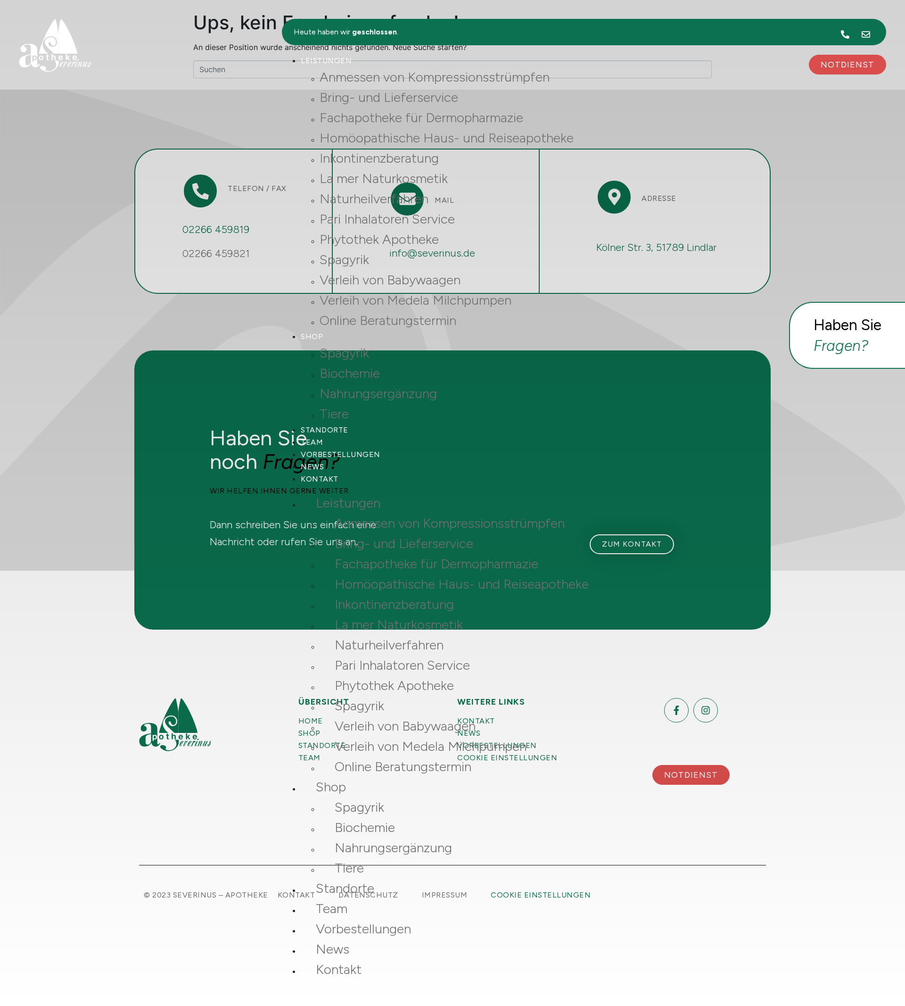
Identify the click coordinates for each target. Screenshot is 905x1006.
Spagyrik (344, 259)
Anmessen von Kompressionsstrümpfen (435, 77)
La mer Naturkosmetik (384, 178)
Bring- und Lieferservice (389, 97)
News (312, 466)
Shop (312, 336)
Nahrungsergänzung (378, 393)
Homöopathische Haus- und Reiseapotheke (447, 138)
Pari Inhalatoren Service (387, 219)
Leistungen (326, 60)
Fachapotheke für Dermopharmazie (421, 117)
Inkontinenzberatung (379, 158)
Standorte (324, 429)
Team (312, 442)
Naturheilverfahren (374, 199)
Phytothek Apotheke (379, 239)
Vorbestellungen (340, 454)
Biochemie (350, 373)
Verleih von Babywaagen (390, 280)
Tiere (334, 414)
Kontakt (319, 478)
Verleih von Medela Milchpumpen (415, 300)
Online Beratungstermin (388, 320)
